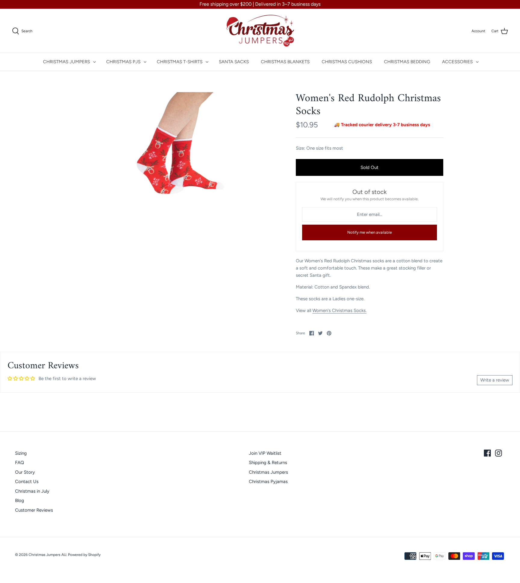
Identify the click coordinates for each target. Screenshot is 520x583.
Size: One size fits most (319, 148)
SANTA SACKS (234, 61)
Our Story (25, 472)
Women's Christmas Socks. (339, 310)
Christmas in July (32, 491)
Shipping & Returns (268, 462)
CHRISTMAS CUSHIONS (347, 61)
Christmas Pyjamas (268, 481)
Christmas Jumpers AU (47, 555)
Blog (19, 500)
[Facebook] (487, 453)
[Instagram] (498, 453)
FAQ (19, 462)
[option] (171, 155)
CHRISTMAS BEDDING (407, 61)
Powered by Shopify (84, 555)
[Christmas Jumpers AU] (260, 31)
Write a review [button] (494, 380)
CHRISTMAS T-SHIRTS (180, 61)
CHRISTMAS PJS (123, 61)
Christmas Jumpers (268, 472)
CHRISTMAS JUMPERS (66, 61)
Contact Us (27, 481)
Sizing (21, 453)
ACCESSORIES (457, 61)
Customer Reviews (34, 510)
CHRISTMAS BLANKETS (285, 61)
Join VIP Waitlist (265, 453)
